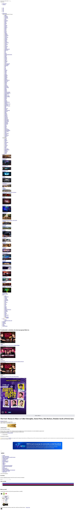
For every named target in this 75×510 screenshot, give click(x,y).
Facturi (3, 467)
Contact (3, 455)
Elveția (5, 143)
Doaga (5, 53)
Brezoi (5, 30)
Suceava (5, 116)
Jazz (5, 303)
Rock (5, 314)
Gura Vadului (6, 64)
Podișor (5, 91)
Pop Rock (6, 311)
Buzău (5, 32)
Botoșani (5, 27)
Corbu (5, 45)
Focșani (5, 59)
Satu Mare (6, 104)
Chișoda (5, 39)
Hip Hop (5, 302)
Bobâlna (5, 25)
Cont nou (3, 4)
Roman (5, 100)
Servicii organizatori (5, 456)
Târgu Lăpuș (6, 119)
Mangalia (6, 75)
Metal (5, 307)
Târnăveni (6, 122)
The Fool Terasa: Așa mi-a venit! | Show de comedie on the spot (12, 361)
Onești (5, 83)
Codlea (5, 43)
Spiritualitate (6, 315)
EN (3, 8)
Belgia (5, 139)
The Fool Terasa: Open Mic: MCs (9, 345)
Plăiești (5, 89)
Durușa (5, 55)
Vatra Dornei (6, 133)
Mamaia (5, 74)
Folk (5, 301)
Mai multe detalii (10, 432)
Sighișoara (6, 108)
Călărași (5, 33)
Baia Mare (6, 20)
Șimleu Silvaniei (7, 110)
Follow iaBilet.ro (37, 415)
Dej (5, 51)
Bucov (5, 31)
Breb (5, 29)
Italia (5, 147)
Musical (5, 308)
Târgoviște (6, 117)
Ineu (5, 69)
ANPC (3, 464)
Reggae (5, 313)
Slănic (5, 112)
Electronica (6, 300)
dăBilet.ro (4, 463)
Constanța (6, 44)
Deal (5, 50)
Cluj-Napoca (6, 42)
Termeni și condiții (5, 458)
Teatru (5, 319)
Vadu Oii (5, 128)
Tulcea (5, 126)
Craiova (5, 47)
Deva (5, 52)
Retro (5, 312)
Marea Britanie (6, 149)
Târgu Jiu (6, 118)
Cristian (5, 48)
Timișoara (6, 124)
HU (3, 10)
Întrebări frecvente (5, 460)
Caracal (5, 36)
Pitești (5, 88)
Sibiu (5, 107)
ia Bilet (1, 344)
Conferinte (6, 299)
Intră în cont (4, 3)
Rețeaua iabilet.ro (5, 461)
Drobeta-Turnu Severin (8, 54)
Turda (5, 127)
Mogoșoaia (6, 81)
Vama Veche (6, 131)
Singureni (6, 111)
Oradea (5, 84)
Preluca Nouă (6, 93)
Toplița (5, 125)
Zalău (5, 136)
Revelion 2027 (4, 468)
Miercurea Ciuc (6, 80)
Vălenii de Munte (7, 130)
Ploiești (5, 90)
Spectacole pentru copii (8, 320)
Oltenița (5, 82)
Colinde (5, 298)
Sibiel (5, 106)
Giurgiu (5, 61)
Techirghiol (6, 123)
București (6, 16)
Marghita (5, 77)
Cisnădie (5, 41)
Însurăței (5, 70)
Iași (5, 67)
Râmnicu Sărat (6, 95)
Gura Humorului (7, 63)
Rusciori (5, 101)
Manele (5, 306)
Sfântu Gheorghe (7, 105)
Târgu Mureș (6, 120)
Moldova (5, 150)
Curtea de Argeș (7, 49)
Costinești (6, 46)
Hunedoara (6, 65)
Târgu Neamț (6, 121)
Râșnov (5, 97)
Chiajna (5, 38)
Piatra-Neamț (6, 87)
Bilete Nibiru (4, 471)
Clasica (5, 297)
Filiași (5, 56)
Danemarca (6, 142)
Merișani (5, 79)
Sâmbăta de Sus (7, 102)
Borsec (5, 26)
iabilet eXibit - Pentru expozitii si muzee (8, 457)
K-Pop (5, 304)
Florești (5, 57)
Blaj (5, 24)
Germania (6, 145)
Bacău (5, 19)
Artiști (3, 462)
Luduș (5, 72)
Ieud (5, 68)
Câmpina (5, 34)
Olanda (5, 152)
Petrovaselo (6, 86)
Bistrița (5, 23)
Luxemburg (6, 148)
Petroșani (5, 85)
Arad (5, 18)
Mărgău (5, 76)
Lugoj (5, 73)
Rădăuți (5, 94)
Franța (5, 144)
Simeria (5, 109)
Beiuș (5, 22)
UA (3, 11)
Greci (5, 62)
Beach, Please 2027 (5, 469)
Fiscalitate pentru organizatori (7, 466)
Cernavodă (6, 37)
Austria (5, 138)
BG (3, 9)
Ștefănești (6, 115)
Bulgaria (5, 140)
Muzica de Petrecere (7, 309)
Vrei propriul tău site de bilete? (7, 465)
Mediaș (5, 78)
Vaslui (5, 132)
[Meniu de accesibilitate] (1, 509)
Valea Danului (6, 129)
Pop (5, 305)
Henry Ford (28, 507)
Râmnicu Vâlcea (7, 96)
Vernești (5, 134)
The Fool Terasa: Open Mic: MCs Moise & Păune (9, 376)
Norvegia (6, 151)
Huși (5, 66)
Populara (5, 310)
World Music (6, 316)
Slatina (5, 113)
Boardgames (6, 296)
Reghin (5, 98)
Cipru (5, 141)
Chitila (5, 40)
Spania (5, 153)
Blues (5, 295)
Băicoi (5, 21)
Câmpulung (6, 35)
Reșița (5, 99)
